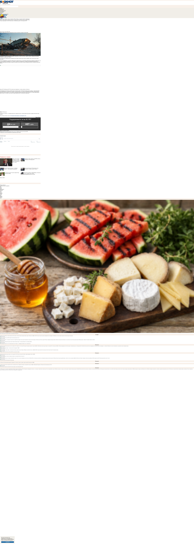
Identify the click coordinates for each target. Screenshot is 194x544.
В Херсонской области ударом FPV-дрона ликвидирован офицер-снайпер (46, 339)
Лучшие (5, 141)
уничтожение (5, 132)
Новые (1, 141)
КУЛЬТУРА (1, 12)
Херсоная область (23, 131)
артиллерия (19, 132)
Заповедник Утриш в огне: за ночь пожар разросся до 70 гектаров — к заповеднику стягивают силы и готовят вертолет (16, 343)
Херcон (19, 131)
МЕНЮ (1, 8)
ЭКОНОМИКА (2, 11)
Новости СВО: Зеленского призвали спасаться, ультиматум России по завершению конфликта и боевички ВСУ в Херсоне (16, 364)
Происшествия (2, 31)
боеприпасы (15, 132)
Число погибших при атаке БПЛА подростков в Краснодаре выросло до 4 (10, 337)
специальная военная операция (6, 131)
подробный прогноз (3, 185)
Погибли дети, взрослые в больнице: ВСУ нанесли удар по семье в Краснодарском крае (12, 366)
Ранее (9, 141)
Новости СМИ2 (2, 177)
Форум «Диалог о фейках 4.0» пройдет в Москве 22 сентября (87, 339)
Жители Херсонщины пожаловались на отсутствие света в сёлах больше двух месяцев (67, 339)
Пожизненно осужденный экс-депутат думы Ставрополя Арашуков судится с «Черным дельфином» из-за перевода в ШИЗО (16, 341)
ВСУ (26, 131)
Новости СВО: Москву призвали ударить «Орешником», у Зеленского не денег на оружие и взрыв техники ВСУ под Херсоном (16, 362)
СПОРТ (1, 13)
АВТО (5, 16)
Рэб (11, 132)
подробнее (7, 185)
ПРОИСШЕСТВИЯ (3, 10)
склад (12, 132)
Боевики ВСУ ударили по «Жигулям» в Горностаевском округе (42, 364)
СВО (1, 131)
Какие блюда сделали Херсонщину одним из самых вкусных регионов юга (9, 333)
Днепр (2, 132)
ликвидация (9, 132)
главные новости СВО (14, 131)
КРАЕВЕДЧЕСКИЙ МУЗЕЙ (4, 14)
